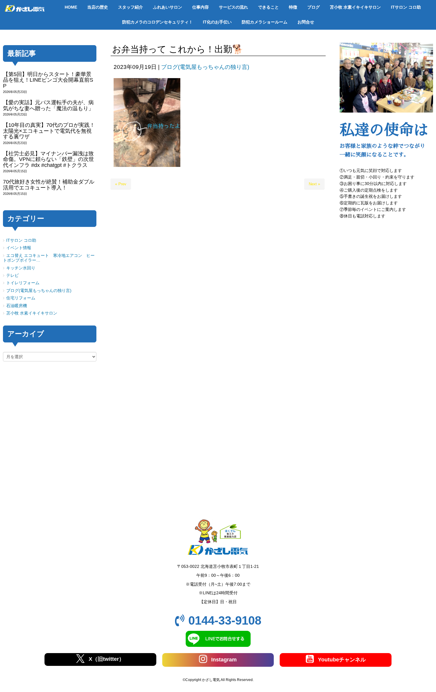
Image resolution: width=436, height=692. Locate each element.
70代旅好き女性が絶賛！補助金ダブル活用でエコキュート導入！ (48, 184)
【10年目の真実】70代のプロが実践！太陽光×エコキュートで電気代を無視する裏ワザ (49, 131)
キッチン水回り (20, 268)
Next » (314, 184)
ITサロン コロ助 (21, 240)
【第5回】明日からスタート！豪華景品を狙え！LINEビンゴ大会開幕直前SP (48, 80)
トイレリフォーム (22, 283)
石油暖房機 (16, 306)
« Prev (120, 184)
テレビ (12, 275)
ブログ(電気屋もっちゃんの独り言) (205, 67)
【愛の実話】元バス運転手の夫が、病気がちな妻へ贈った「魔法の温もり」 (48, 105)
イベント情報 (18, 248)
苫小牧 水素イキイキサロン (31, 313)
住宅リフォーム (20, 298)
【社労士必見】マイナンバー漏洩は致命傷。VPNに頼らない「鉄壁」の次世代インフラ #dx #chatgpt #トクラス (48, 159)
